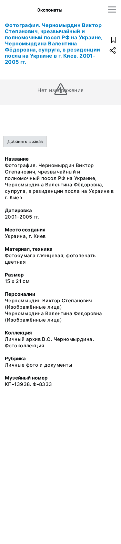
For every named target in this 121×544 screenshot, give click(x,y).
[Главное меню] (112, 9)
